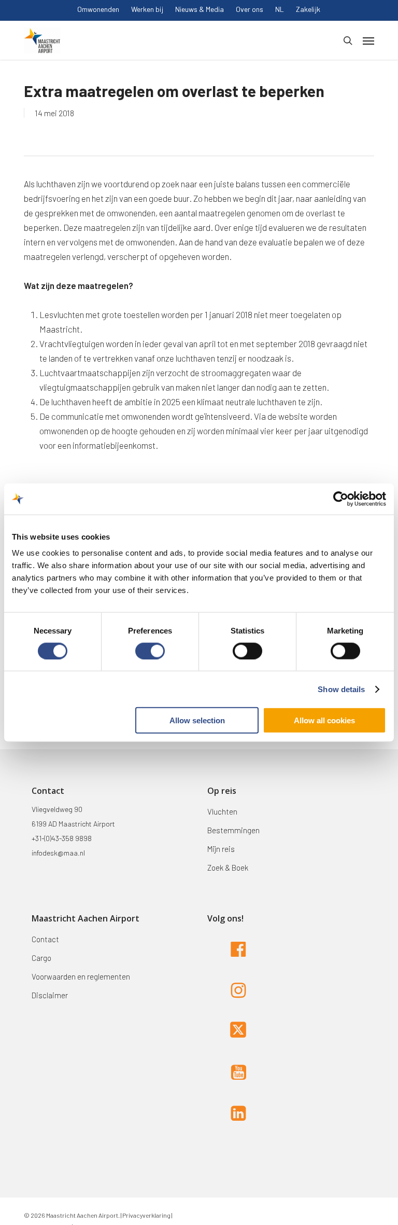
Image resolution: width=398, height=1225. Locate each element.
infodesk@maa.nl (58, 852)
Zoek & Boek (227, 867)
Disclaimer (50, 995)
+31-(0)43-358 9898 (62, 838)
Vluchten (222, 811)
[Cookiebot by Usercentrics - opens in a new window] (340, 498)
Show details (341, 688)
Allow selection (197, 720)
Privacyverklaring (145, 1215)
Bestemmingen (233, 830)
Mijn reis (221, 849)
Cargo (41, 957)
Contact (45, 939)
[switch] (150, 650)
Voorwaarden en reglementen (81, 976)
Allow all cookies (324, 720)
